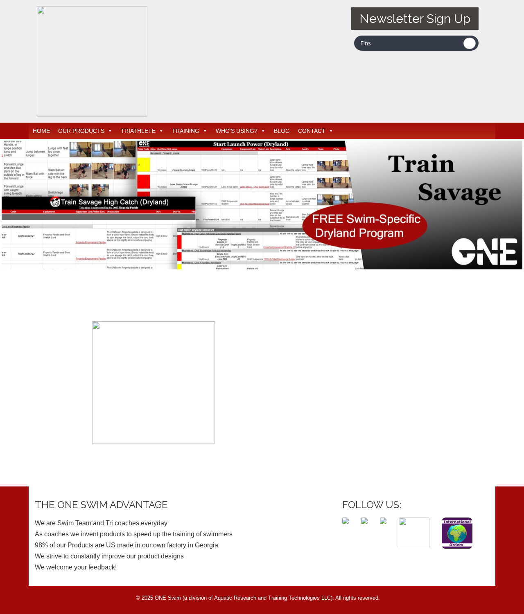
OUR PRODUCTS (81, 131)
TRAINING (185, 131)
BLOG (282, 131)
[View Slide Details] (262, 205)
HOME (41, 131)
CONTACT (311, 131)
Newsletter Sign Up (414, 18)
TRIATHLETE (138, 131)
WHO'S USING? (236, 131)
